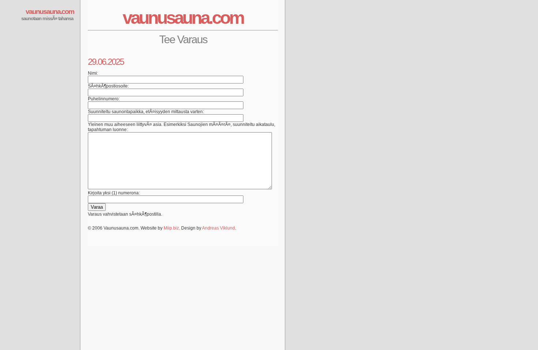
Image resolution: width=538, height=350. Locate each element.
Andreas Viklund (218, 228)
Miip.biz (171, 228)
